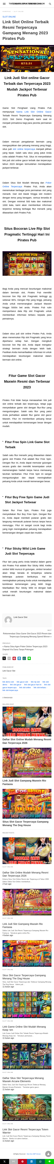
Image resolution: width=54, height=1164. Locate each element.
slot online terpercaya (24, 149)
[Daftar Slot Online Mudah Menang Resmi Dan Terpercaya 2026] (27, 722)
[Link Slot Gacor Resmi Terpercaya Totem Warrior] (27, 1107)
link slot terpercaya (10, 690)
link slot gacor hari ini (32, 685)
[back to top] (48, 1154)
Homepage (7, 11)
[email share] (9, 658)
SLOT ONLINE (19, 11)
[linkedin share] (19, 658)
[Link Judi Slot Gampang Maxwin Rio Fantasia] (27, 763)
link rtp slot (35, 682)
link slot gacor (15, 685)
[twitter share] (4, 658)
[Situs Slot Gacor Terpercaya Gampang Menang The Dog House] (27, 804)
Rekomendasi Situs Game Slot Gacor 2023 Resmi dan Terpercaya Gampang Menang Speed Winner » (27, 635)
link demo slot (8, 682)
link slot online (25, 687)
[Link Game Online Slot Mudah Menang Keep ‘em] (27, 1005)
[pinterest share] (14, 658)
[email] (13, 1161)
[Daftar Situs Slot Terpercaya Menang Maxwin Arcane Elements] (27, 1056)
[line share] (29, 658)
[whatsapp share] (24, 658)
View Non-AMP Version (34, 1154)
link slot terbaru (40, 687)
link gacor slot (22, 682)
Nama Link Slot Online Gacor (33, 112)
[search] (50, 3)
